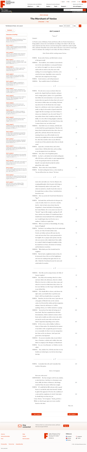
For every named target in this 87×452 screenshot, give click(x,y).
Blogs (24, 434)
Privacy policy (4, 444)
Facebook (69, 436)
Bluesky (69, 440)
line (74, 25)
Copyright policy (19, 444)
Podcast (24, 436)
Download (41, 21)
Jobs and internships (5, 436)
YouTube (69, 438)
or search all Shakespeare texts (79, 11)
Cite (48, 21)
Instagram (79, 436)
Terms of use (11, 444)
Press (2, 438)
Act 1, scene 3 (72, 414)
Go (80, 25)
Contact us (51, 438)
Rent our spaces (26, 438)
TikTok (78, 438)
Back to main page (44, 15)
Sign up (66, 425)
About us (3, 434)
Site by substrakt (4, 448)
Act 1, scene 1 (37, 414)
